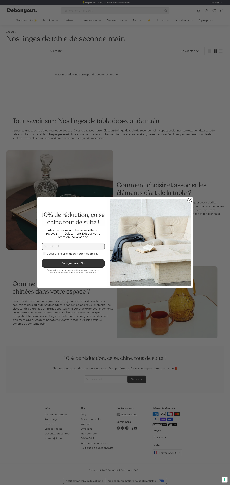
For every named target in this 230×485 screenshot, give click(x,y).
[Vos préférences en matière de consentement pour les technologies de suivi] (224, 479)
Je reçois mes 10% (73, 263)
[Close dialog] (190, 200)
